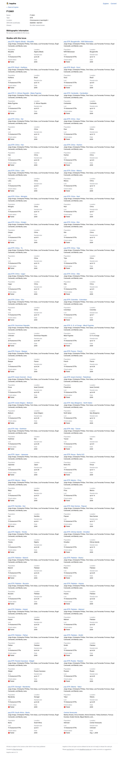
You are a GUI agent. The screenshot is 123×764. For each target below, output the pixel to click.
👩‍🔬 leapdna (11, 3)
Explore (106, 3)
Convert (114, 3)
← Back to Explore (12, 7)
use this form (70, 749)
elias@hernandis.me (85, 749)
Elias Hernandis (17, 749)
